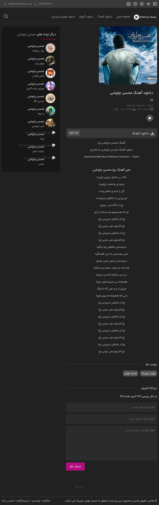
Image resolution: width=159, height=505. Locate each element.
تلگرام (46, 501)
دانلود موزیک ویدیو (63, 17)
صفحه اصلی (123, 17)
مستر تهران (130, 373)
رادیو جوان (79, 486)
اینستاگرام (23, 501)
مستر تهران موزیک (86, 501)
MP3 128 (74, 133)
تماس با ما (8, 501)
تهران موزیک (148, 373)
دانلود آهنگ (105, 17)
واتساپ (36, 501)
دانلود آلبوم (86, 17)
